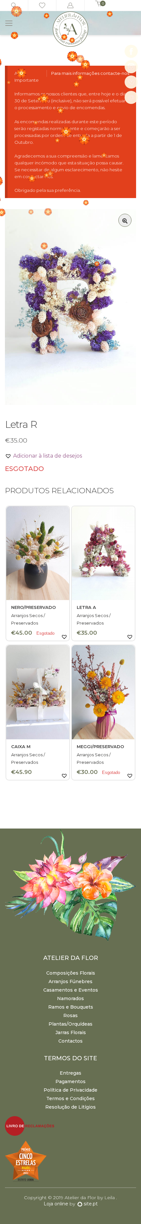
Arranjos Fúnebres (70, 981)
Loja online (56, 1204)
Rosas (70, 1015)
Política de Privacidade (70, 1090)
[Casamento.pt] (131, 82)
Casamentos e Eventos (70, 990)
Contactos (70, 1041)
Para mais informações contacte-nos (90, 73)
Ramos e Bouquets (70, 1007)
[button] (124, 220)
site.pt (91, 1204)
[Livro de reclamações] (70, 1125)
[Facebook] (131, 51)
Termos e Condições (70, 1098)
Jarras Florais (70, 1032)
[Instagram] (131, 67)
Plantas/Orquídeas (70, 1024)
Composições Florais (70, 973)
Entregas (70, 1073)
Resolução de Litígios (70, 1107)
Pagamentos (70, 1081)
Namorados (70, 998)
